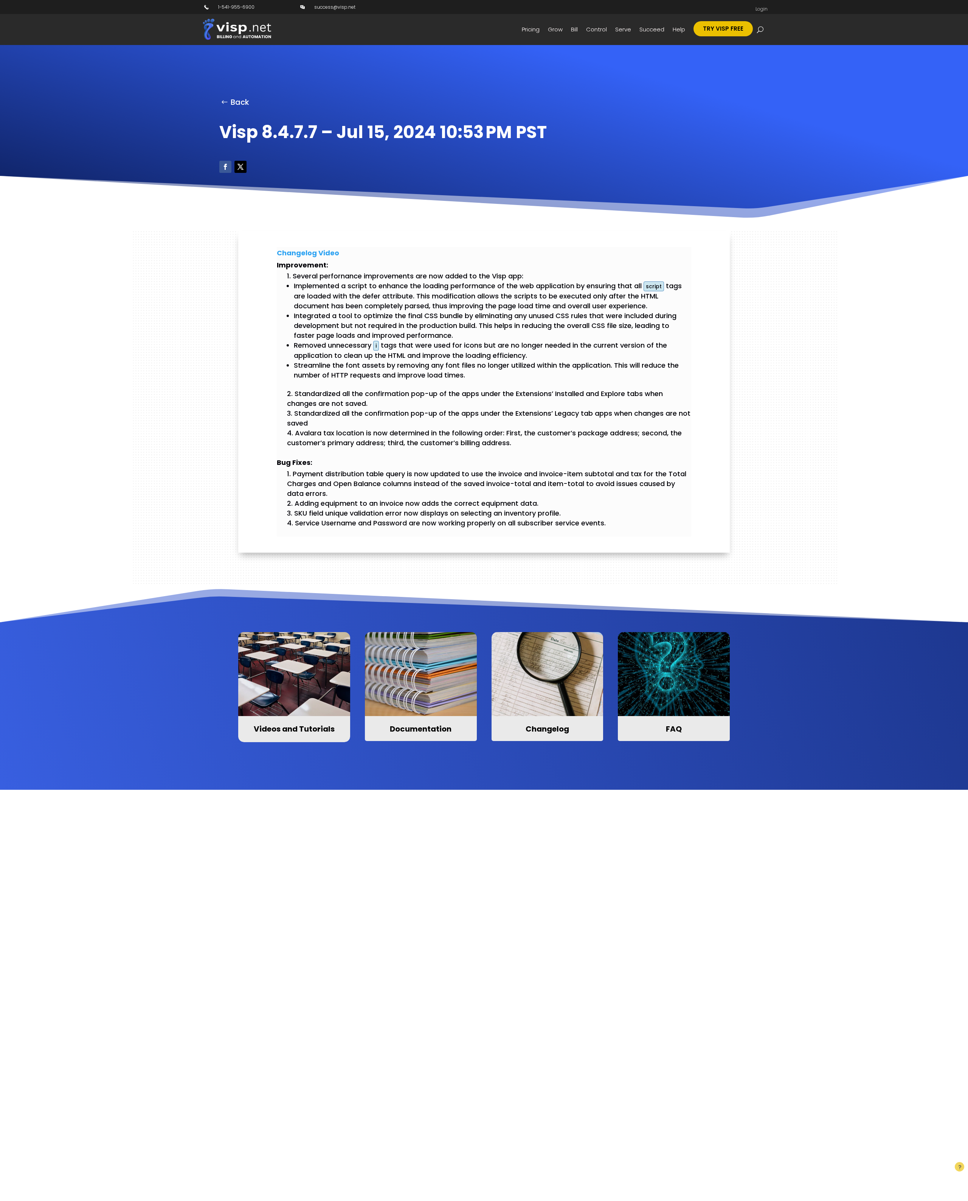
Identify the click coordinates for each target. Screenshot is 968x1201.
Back (240, 102)
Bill (574, 29)
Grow (555, 29)
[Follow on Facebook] (225, 167)
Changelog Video (308, 253)
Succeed (651, 29)
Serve (623, 29)
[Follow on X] (240, 167)
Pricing (531, 29)
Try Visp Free (723, 29)
